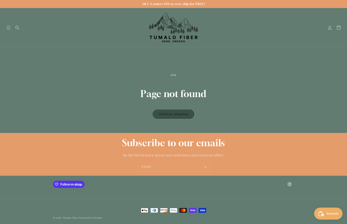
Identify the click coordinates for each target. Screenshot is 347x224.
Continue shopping (173, 114)
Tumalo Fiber (70, 218)
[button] (8, 27)
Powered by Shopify (90, 218)
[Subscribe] (205, 167)
